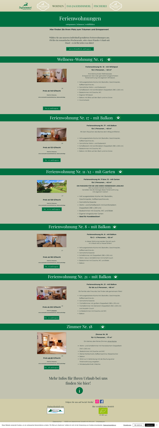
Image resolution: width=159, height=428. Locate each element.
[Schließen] (157, 425)
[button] (52, 78)
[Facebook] (101, 401)
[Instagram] (97, 401)
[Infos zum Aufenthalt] (79, 390)
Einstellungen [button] (127, 425)
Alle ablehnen (138, 425)
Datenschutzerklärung (109, 425)
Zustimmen (149, 425)
